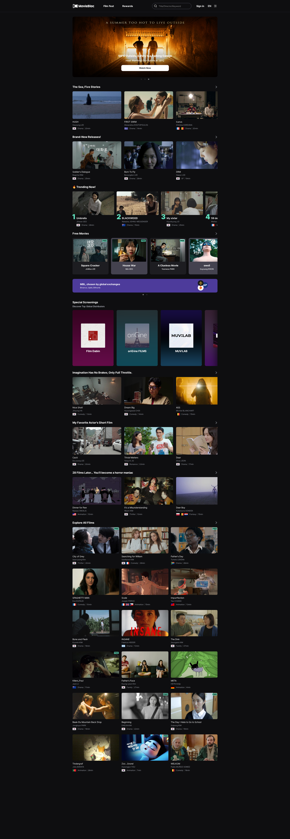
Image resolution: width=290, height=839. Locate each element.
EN (209, 6)
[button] (141, 79)
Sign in (200, 6)
